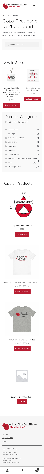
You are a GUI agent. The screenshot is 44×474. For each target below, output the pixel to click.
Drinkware (12, 142)
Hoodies (11, 150)
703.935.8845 (11, 452)
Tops (10, 163)
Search (22, 470)
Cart (34, 468)
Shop (4, 441)
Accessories (13, 130)
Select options (11, 105)
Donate (22, 401)
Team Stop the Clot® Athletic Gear (22, 158)
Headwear (12, 146)
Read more (22, 234)
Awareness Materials (16, 138)
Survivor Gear (13, 154)
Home (7, 15)
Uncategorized (14, 167)
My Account (7, 438)
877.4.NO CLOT (13, 454)
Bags (13, 134)
